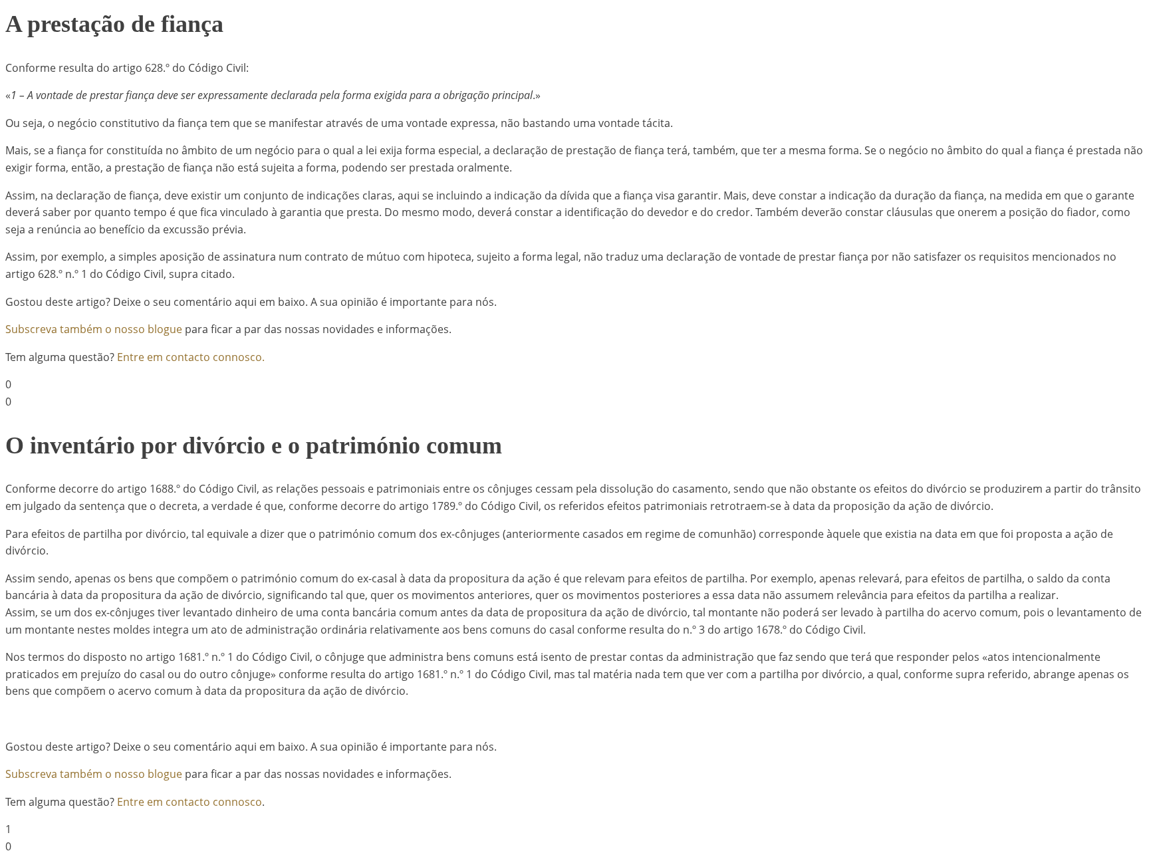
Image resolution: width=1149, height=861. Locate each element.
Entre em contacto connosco (189, 802)
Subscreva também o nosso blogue (93, 329)
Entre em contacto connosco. (191, 357)
